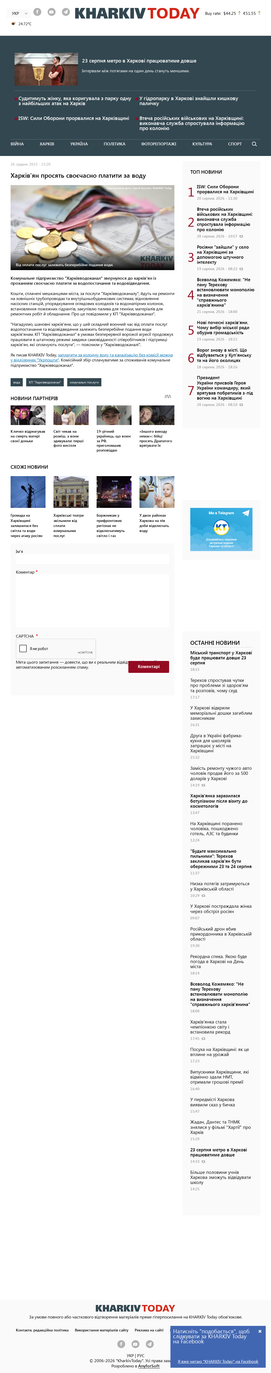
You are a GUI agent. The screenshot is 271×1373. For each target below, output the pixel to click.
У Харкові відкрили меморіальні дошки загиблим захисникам (221, 713)
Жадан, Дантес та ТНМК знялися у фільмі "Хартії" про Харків (220, 1127)
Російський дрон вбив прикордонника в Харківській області (221, 934)
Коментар (25, 572)
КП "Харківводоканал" (45, 382)
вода (16, 382)
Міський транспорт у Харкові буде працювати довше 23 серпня (221, 657)
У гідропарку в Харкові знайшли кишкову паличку (188, 100)
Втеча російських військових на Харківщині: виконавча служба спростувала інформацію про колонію (192, 123)
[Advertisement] (221, 467)
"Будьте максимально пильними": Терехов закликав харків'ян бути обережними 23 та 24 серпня (221, 858)
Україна (79, 143)
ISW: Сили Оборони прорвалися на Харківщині (74, 118)
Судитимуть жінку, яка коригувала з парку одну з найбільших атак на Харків (75, 100)
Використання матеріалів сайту (101, 1329)
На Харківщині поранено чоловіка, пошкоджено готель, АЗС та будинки (216, 828)
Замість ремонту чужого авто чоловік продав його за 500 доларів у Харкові (221, 773)
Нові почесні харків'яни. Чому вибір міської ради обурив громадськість (223, 327)
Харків (47, 143)
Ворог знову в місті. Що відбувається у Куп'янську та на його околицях (224, 355)
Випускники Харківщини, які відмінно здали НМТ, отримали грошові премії (219, 1077)
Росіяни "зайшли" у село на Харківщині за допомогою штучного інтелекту (223, 254)
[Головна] (137, 13)
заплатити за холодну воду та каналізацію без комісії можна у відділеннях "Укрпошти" (92, 357)
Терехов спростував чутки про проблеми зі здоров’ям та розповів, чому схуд (219, 685)
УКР (130, 1355)
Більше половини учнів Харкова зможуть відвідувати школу (220, 1177)
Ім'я (19, 551)
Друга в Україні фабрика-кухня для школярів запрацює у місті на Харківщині (216, 743)
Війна (17, 143)
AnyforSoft (149, 1365)
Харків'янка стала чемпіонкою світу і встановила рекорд (210, 1027)
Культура (202, 143)
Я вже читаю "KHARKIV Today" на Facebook (218, 1361)
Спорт (235, 143)
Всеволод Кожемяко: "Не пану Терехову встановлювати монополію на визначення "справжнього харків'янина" (225, 292)
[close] (260, 1331)
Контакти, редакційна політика (42, 1329)
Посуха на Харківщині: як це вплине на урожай (219, 1051)
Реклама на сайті (149, 1329)
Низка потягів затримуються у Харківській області (220, 885)
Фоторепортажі (158, 143)
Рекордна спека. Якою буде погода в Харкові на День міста (218, 961)
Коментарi (149, 666)
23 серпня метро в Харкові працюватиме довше (139, 60)
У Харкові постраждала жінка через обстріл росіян (221, 908)
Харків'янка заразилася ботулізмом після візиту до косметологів (218, 800)
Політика (114, 143)
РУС (140, 1355)
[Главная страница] (135, 1308)
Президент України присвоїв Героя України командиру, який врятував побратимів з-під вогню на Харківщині (225, 387)
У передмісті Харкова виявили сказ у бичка (212, 1101)
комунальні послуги (84, 382)
